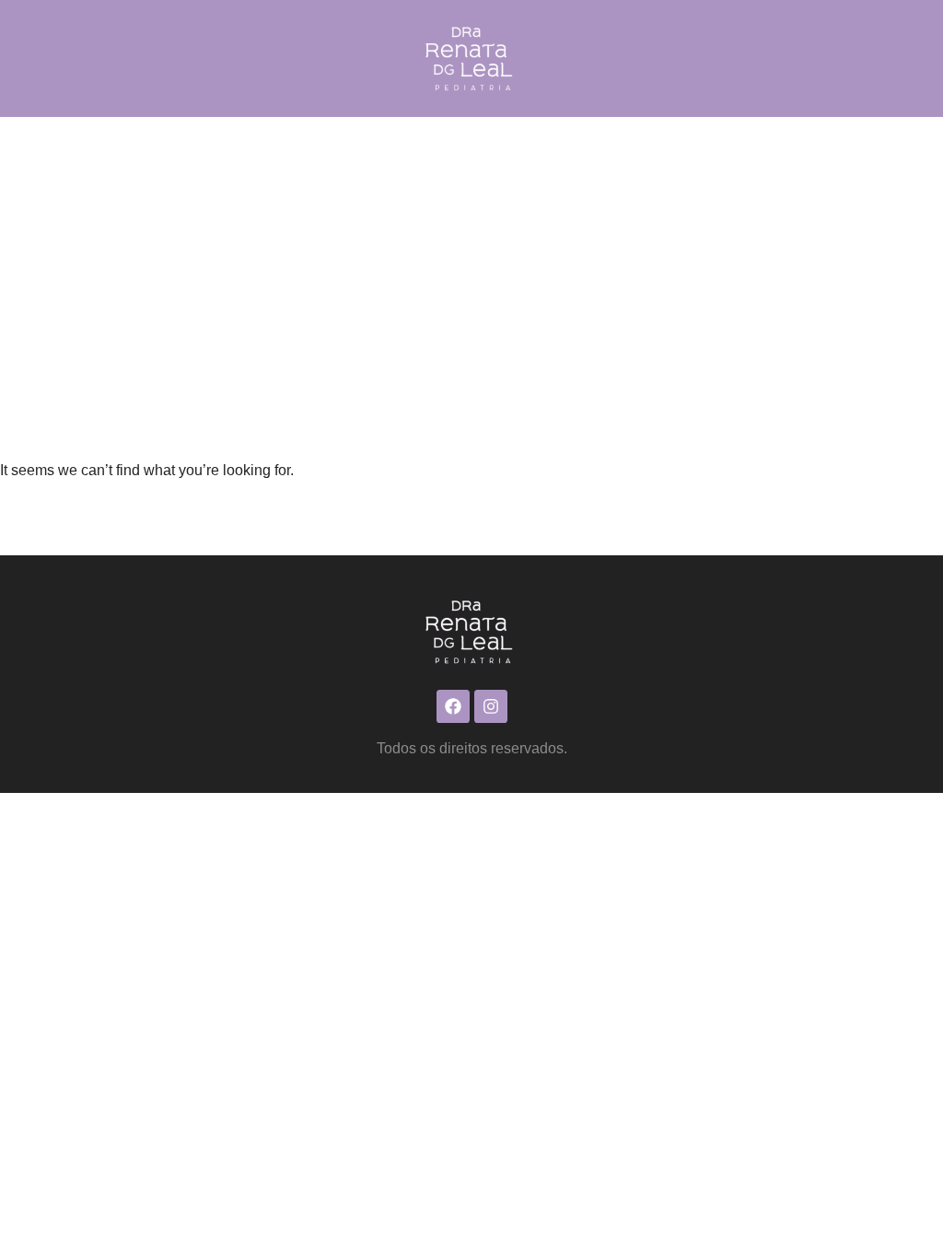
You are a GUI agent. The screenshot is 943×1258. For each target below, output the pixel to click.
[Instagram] (490, 706)
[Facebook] (453, 706)
